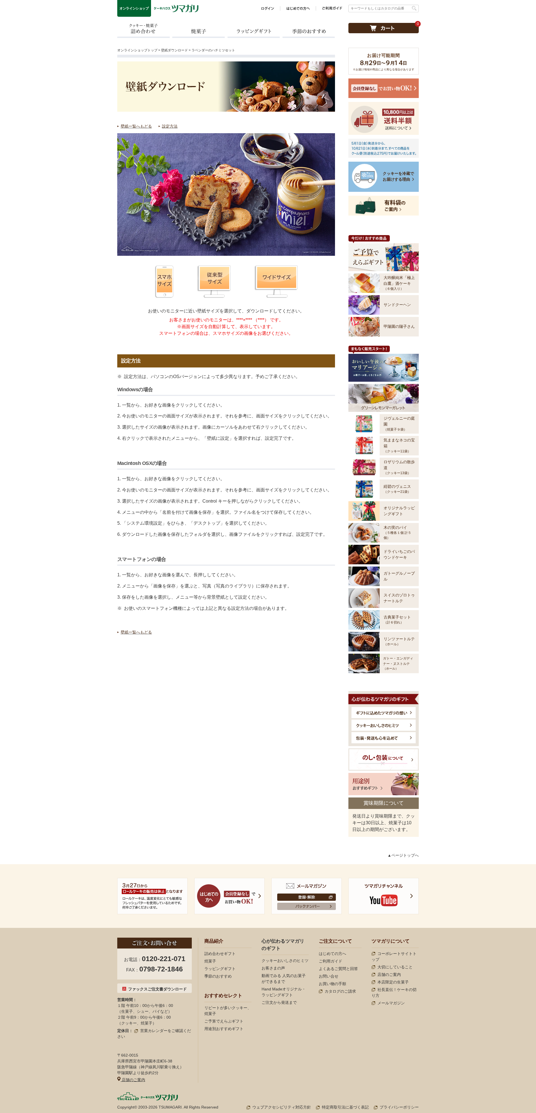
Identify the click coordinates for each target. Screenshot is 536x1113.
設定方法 (170, 126)
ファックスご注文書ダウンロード (157, 989)
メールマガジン (391, 1003)
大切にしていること (395, 967)
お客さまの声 (273, 968)
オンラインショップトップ (137, 50)
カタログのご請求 (340, 991)
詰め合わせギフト (220, 953)
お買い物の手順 (332, 983)
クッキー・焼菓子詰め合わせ (143, 30)
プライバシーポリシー (399, 1107)
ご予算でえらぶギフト (223, 1021)
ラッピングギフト (253, 30)
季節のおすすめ (308, 30)
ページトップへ (405, 855)
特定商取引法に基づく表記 (345, 1107)
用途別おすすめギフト (223, 1028)
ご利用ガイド (330, 961)
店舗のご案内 (133, 1080)
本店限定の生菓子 (393, 982)
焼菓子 (198, 30)
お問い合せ (328, 976)
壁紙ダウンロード (174, 50)
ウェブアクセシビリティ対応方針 (281, 1107)
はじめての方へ (332, 953)
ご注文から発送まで (279, 1002)
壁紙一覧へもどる (136, 126)
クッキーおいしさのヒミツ (285, 960)
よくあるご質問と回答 (338, 968)
